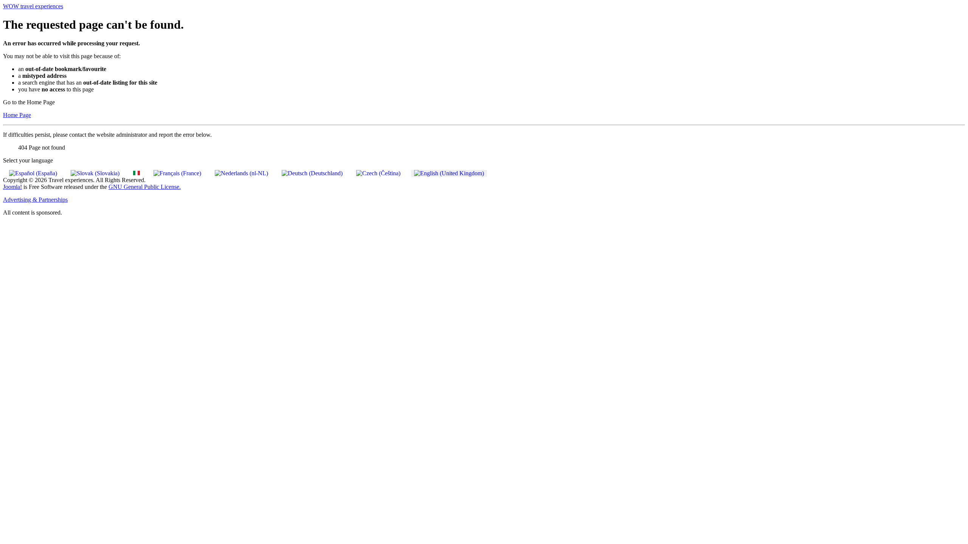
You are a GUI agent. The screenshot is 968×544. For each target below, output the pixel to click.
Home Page (17, 115)
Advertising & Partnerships (35, 199)
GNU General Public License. (145, 187)
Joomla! (12, 187)
